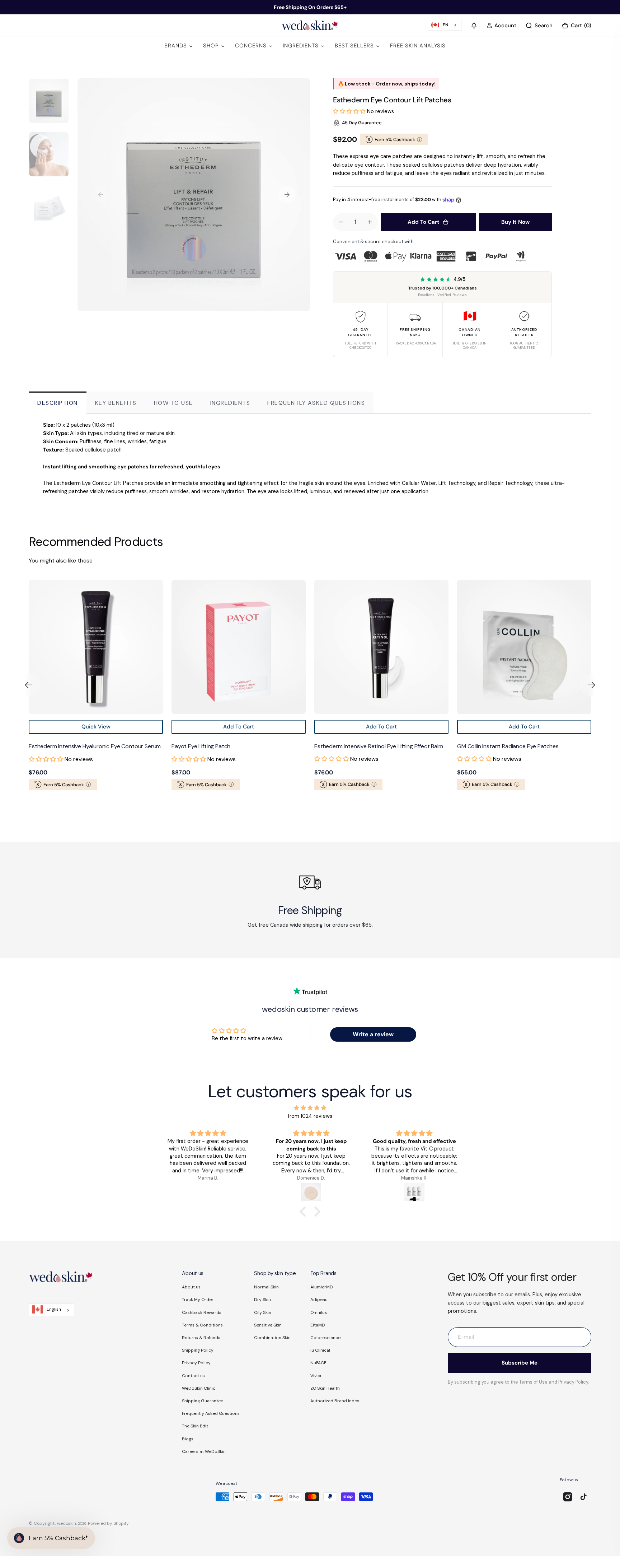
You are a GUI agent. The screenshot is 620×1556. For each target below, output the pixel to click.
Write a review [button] (373, 1034)
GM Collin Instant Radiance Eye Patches (422, 746)
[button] (474, 25)
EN (445, 25)
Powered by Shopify (108, 1523)
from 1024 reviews (310, 1116)
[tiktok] (583, 1497)
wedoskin (66, 1523)
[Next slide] (591, 684)
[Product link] (152, 647)
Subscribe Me (519, 1362)
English (54, 1309)
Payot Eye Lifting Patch (114, 746)
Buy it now (515, 222)
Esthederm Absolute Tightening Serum (563, 746)
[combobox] (444, 25)
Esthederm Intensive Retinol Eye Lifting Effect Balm (292, 746)
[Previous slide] (28, 684)
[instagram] (568, 1497)
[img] (310, 1108)
